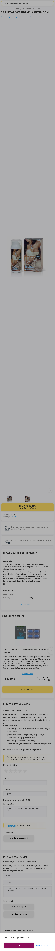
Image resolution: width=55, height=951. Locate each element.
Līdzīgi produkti (18, 17)
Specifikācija (6, 17)
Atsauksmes (31, 17)
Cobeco (37, 9)
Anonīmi (9, 833)
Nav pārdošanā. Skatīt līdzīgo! (27, 507)
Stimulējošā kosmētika (24, 9)
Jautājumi (40, 17)
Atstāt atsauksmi (18, 838)
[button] (51, 650)
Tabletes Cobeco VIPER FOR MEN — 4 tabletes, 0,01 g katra (26, 650)
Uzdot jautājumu (18, 907)
